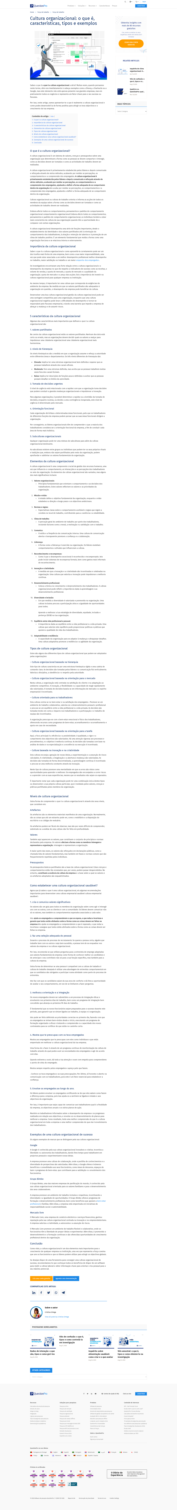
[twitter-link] (87, 1394)
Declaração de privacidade (86, 1498)
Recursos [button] (92, 6)
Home (32, 12)
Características (104, 6)
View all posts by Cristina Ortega (57, 1317)
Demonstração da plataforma (38, 1423)
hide (52, 116)
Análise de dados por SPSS (131, 1433)
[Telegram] (63, 1293)
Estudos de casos (35, 1409)
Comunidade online (95, 1409)
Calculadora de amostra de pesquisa (40, 1406)
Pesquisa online (64, 1406)
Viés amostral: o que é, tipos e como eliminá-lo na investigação (130, 1354)
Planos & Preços (94, 1428)
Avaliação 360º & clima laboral (98, 1416)
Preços (114, 6)
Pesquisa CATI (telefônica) (67, 1426)
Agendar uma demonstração (66, 1278)
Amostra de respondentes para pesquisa (101, 1411)
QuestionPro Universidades (97, 1423)
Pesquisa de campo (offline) (67, 1418)
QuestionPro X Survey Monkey (132, 1411)
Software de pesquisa (96, 1406)
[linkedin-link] (91, 1394)
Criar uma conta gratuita (131, 43)
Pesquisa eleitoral (64, 1416)
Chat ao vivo (127, 1394)
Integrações (33, 1413)
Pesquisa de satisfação (66, 1411)
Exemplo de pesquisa (65, 1431)
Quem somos (93, 1437)
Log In (144, 1)
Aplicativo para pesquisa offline (98, 1418)
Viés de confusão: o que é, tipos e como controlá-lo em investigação (71, 1339)
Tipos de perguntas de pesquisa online (134, 1426)
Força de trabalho (43, 12)
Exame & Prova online (65, 1433)
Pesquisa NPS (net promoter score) (69, 1428)
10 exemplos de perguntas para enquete (135, 1421)
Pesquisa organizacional (66, 1413)
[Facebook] (41, 1293)
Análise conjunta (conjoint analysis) (133, 1431)
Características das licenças (97, 1426)
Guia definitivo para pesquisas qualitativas (135, 1423)
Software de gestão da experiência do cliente (102, 1413)
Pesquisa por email (65, 1421)
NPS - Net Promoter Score (131, 1406)
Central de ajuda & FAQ (111, 1394)
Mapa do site (71, 1498)
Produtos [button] (71, 6)
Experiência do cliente (65, 1436)
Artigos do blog (34, 1411)
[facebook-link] (83, 1394)
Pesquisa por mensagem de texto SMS (70, 1423)
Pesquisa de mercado (65, 1409)
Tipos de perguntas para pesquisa (39, 1418)
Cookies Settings (114, 1498)
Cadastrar (141, 6)
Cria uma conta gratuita (41, 1278)
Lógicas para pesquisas (36, 1416)
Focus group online (129, 1418)
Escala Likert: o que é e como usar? (133, 1409)
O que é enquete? (128, 1416)
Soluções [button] (81, 6)
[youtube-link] (95, 1394)
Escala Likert (127, 1428)
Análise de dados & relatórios (38, 1421)
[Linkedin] (34, 1293)
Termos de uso (102, 1498)
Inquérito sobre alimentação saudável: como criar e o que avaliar (100, 1354)
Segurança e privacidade (96, 1439)
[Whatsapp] (56, 1293)
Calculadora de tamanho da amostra (134, 1413)
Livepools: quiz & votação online (99, 1421)
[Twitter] (48, 1293)
